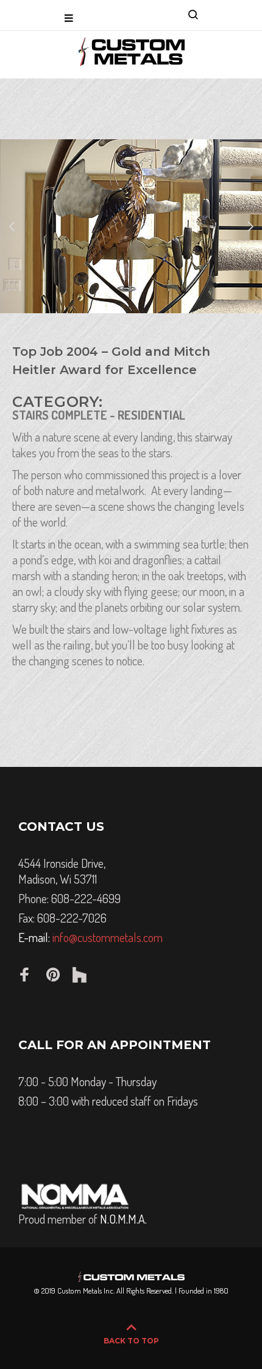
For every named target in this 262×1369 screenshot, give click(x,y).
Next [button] (250, 226)
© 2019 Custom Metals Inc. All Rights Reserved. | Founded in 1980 (131, 1290)
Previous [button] (11, 226)
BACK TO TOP (131, 1340)
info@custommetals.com (107, 937)
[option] (131, 226)
